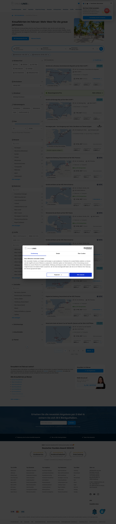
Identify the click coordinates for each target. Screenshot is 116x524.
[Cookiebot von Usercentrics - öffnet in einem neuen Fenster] (85, 248)
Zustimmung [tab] (34, 253)
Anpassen (57, 274)
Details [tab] (58, 253)
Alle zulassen (80, 274)
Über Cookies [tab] (81, 253)
